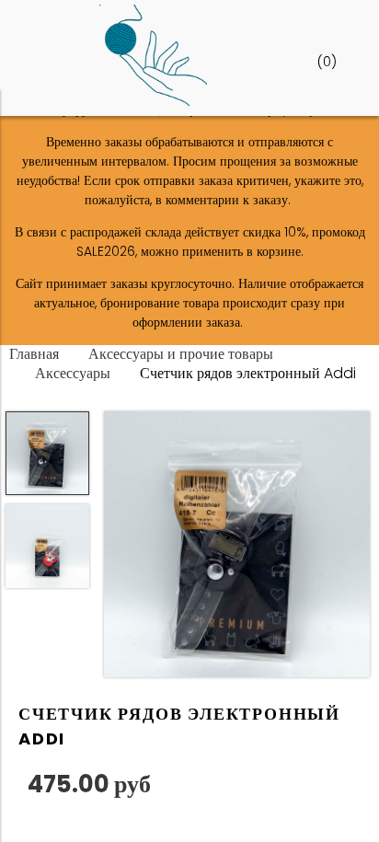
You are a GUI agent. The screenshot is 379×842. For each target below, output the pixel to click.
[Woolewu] (153, 101)
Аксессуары (72, 373)
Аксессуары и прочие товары (180, 353)
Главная (34, 353)
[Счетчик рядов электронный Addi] (237, 547)
